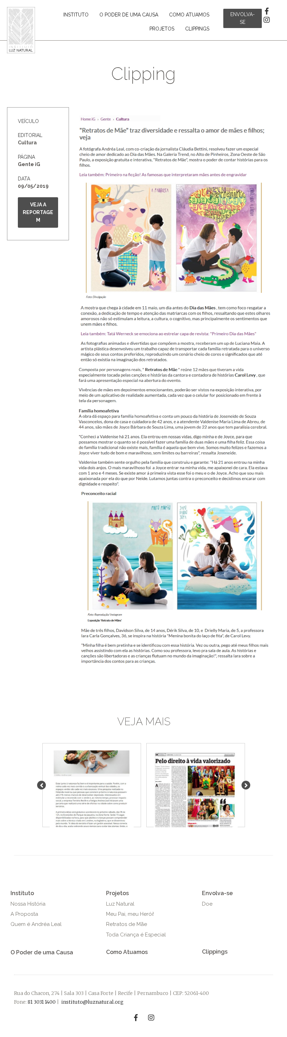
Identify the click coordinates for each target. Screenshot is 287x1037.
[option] (92, 785)
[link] (76, 15)
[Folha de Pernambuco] (196, 792)
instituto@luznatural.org (92, 1002)
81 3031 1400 (42, 1002)
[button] (242, 18)
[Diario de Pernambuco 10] (92, 792)
